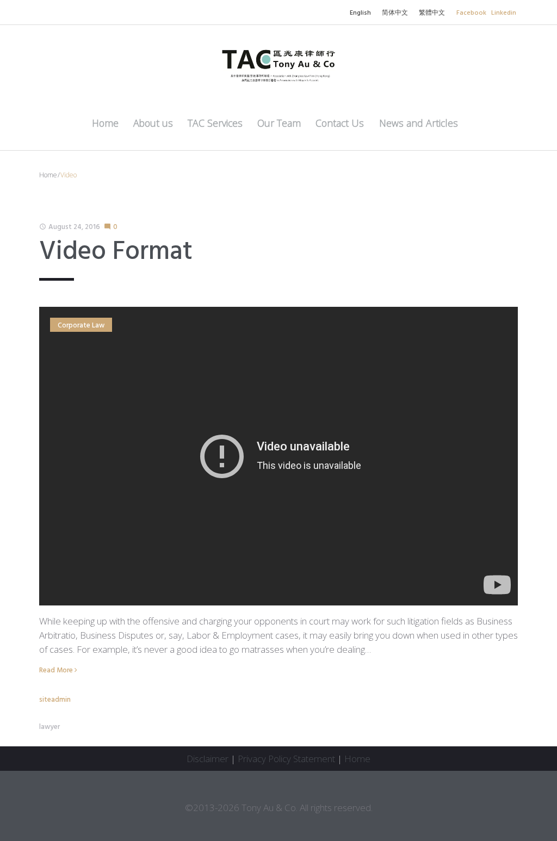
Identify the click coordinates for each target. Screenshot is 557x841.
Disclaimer (207, 758)
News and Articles (418, 122)
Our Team (279, 122)
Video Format (116, 252)
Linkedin (503, 13)
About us (153, 122)
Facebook (471, 13)
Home (105, 122)
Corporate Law (81, 325)
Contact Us (339, 122)
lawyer (49, 727)
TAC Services (215, 122)
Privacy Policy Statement (286, 758)
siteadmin (55, 700)
